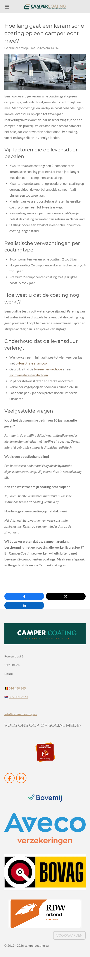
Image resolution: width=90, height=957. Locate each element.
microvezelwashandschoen (28, 375)
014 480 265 (17, 688)
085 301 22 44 (18, 697)
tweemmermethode (48, 369)
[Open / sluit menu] (7, 6)
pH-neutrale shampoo (31, 363)
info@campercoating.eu (20, 714)
